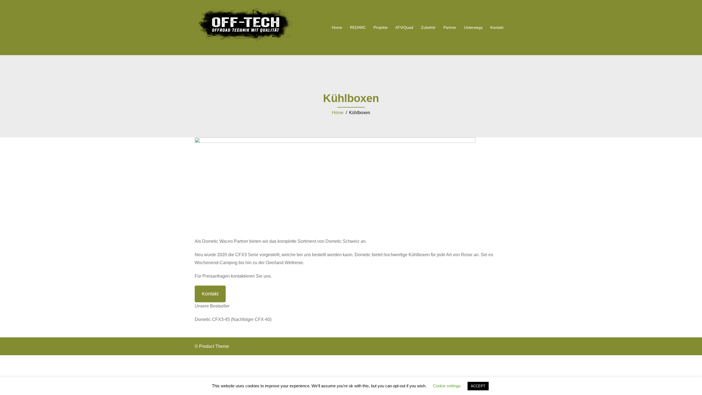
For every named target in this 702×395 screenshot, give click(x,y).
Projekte (380, 27)
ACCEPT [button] (478, 386)
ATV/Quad (404, 27)
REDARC (358, 27)
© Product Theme (212, 346)
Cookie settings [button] (447, 385)
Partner (449, 27)
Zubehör (428, 27)
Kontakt (496, 27)
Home (337, 27)
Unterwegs (473, 27)
